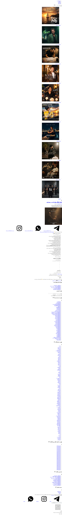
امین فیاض (59, 364)
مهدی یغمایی (59, 429)
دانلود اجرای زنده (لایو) (58, 310)
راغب (60, 384)
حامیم (60, 376)
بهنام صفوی (59, 369)
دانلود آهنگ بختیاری (58, 330)
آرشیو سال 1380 (59, 452)
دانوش (60, 383)
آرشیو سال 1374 (59, 448)
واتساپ (24, 501)
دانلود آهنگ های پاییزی (58, 317)
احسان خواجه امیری (58, 350)
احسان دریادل (59, 351)
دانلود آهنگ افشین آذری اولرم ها (57, 483)
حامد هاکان (59, 375)
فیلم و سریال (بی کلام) (58, 338)
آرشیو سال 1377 (59, 450)
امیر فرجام (59, 362)
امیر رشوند (59, 360)
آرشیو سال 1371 (59, 446)
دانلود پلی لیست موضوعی (57, 311)
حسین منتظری (59, 379)
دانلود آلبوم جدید (59, 302)
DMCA (60, 493)
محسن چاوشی (59, 416)
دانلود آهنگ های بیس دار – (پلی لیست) (56, 312)
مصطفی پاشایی (59, 424)
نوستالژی (59, 1)
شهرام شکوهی (59, 398)
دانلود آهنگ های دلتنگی (58, 322)
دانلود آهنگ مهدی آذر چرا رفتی (57, 485)
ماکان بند (59, 411)
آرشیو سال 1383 (59, 454)
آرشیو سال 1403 (59, 468)
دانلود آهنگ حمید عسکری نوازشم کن (56, 482)
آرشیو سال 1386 (59, 456)
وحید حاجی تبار (59, 438)
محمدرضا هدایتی (59, 420)
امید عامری (59, 358)
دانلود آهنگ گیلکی (58, 332)
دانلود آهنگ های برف (58, 319)
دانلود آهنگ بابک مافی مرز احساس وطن (56, 287)
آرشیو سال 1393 (59, 461)
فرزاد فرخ (59, 407)
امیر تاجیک (59, 359)
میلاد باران (59, 432)
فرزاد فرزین (59, 408)
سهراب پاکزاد (59, 393)
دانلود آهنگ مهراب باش (58, 286)
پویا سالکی (59, 372)
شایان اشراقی (59, 396)
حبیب (60, 377)
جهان (60, 373)
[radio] (30, 262)
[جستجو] (54, 5)
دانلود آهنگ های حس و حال (57, 321)
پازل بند (60, 370)
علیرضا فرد (59, 404)
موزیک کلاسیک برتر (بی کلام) (57, 337)
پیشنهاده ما (59, 2)
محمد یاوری (59, 419)
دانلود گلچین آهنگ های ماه (57, 305)
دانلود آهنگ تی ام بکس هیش (57, 285)
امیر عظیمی (59, 361)
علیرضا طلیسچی (59, 403)
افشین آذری (59, 355)
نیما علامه (59, 435)
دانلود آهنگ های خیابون (58, 326)
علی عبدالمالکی (59, 401)
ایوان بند (60, 366)
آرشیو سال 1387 (59, 457)
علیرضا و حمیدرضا (58, 405)
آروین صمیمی (59, 348)
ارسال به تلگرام (59, 280)
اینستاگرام (37, 501)
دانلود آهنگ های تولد (58, 327)
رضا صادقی (59, 386)
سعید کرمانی (59, 392)
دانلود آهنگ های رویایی (58, 323)
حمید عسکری (59, 382)
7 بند (60, 346)
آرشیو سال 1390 (59, 459)
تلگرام (50, 501)
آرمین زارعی (59, 347)
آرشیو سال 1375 (59, 449)
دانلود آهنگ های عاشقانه (58, 315)
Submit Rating (58, 270)
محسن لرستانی (59, 417)
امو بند (60, 356)
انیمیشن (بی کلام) (58, 339)
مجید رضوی (59, 414)
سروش (60, 391)
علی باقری (59, 399)
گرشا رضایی (59, 409)
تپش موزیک (52, 495)
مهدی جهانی (59, 427)
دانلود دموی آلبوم (59, 308)
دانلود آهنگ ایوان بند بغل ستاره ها (57, 484)
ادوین (60, 353)
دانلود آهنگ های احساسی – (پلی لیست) (56, 313)
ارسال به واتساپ (54, 280)
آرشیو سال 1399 (59, 465)
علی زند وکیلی (59, 400)
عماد (60, 406)
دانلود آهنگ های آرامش (58, 324)
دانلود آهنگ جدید (59, 301)
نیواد (60, 436)
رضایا (60, 388)
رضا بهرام (59, 385)
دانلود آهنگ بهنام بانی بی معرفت (54, 202)
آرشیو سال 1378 (59, 451)
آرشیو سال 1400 (59, 466)
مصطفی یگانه (59, 425)
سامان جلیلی (59, 390)
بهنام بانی (59, 368)
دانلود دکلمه (59, 306)
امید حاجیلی (59, 357)
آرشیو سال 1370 (59, 445)
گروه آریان (59, 410)
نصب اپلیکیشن (59, 491)
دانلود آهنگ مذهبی (58, 328)
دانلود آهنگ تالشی (58, 335)
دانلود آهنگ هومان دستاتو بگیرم (57, 289)
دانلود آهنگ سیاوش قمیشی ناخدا (57, 288)
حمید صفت (59, 381)
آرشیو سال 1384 (59, 455)
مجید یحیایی (59, 415)
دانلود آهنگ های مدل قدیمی (57, 325)
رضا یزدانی (59, 387)
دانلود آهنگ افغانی (58, 336)
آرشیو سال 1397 (59, 464)
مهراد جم (59, 430)
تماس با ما (59, 492)
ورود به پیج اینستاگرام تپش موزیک (10, 230)
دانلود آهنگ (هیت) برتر (58, 303)
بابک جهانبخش (59, 367)
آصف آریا (59, 349)
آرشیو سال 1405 (59, 469)
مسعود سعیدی (59, 422)
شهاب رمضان (59, 397)
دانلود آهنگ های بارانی (58, 318)
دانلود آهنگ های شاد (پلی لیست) (57, 314)
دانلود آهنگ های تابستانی (58, 316)
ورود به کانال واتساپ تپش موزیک (29, 230)
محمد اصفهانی (59, 418)
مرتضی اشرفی (59, 421)
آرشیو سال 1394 (59, 462)
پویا (60, 371)
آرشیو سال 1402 (59, 467)
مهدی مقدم (59, 428)
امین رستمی (59, 363)
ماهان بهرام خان (59, 412)
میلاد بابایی (59, 431)
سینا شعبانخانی (59, 395)
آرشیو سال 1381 (59, 453)
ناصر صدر (59, 433)
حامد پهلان (59, 374)
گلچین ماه (59, 3)
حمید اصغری (59, 380)
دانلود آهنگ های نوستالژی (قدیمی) (57, 304)
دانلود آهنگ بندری (59, 329)
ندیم (60, 434)
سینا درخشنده (59, 394)
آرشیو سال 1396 (59, 463)
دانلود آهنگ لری (59, 334)
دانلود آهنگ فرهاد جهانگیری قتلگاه (57, 476)
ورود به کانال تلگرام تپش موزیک (47, 230)
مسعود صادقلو (59, 423)
